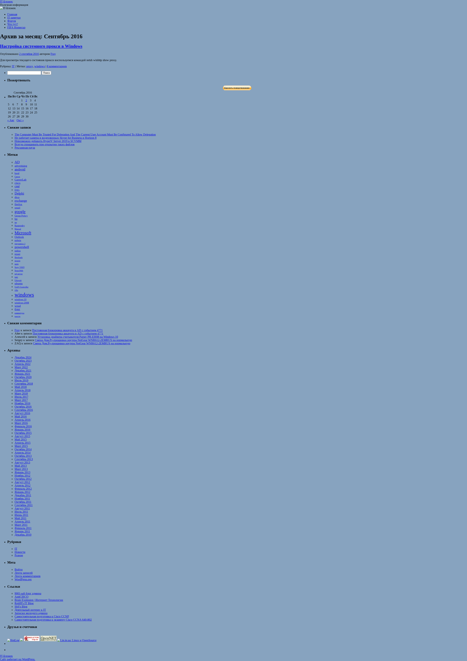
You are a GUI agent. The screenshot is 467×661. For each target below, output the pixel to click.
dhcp (17, 197)
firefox (18, 204)
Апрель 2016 (22, 419)
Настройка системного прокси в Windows (41, 46)
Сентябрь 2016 (24, 409)
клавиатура (19, 313)
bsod (17, 173)
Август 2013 (22, 462)
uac (16, 277)
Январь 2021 (22, 373)
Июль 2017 (21, 396)
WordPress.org (23, 579)
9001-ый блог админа (28, 593)
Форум (11, 20)
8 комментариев (57, 66)
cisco (17, 182)
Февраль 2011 (23, 528)
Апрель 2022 (22, 364)
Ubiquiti (18, 280)
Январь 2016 (22, 429)
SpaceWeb (19, 271)
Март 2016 (21, 423)
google (20, 211)
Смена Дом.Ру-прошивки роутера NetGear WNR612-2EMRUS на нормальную (83, 340)
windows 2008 (22, 302)
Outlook (19, 236)
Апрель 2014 (22, 452)
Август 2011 (22, 508)
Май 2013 (21, 465)
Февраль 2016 (23, 426)
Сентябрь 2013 (24, 459)
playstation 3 (20, 244)
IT (13, 66)
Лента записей (24, 572)
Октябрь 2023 (23, 360)
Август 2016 (22, 413)
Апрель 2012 (22, 485)
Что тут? (12, 24)
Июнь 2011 (21, 515)
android (20, 169)
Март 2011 (21, 524)
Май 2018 (21, 387)
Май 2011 (20, 518)
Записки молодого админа (31, 613)
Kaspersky (20, 225)
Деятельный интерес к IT (30, 609)
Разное (19, 555)
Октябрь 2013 (23, 455)
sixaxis (17, 261)
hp (16, 218)
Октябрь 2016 (23, 406)
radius (18, 250)
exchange (21, 200)
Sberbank (19, 257)
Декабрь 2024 (23, 357)
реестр (17, 316)
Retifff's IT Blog (24, 603)
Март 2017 (21, 400)
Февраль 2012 (23, 488)
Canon (17, 177)
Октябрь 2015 (23, 432)
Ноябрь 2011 (22, 498)
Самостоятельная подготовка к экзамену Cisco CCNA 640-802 (53, 619)
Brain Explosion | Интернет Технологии (39, 600)
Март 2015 (21, 446)
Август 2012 (22, 482)
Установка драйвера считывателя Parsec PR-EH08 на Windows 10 (77, 336)
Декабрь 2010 (23, 534)
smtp (17, 264)
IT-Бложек (6, 1)
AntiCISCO (21, 596)
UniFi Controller (21, 287)
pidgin (18, 240)
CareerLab (20, 179)
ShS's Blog (21, 606)
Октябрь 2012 (23, 478)
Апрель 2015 (22, 442)
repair (17, 254)
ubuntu (19, 283)
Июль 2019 (21, 380)
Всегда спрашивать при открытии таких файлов (45, 144)
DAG (17, 190)
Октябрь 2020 (23, 377)
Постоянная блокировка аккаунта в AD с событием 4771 (67, 330)
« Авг (10, 120)
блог (17, 309)
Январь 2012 (22, 492)
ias (16, 222)
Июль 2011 (21, 511)
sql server (19, 274)
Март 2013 (21, 469)
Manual (18, 229)
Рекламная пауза (25, 147)
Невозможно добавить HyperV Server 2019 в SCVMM (48, 141)
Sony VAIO (19, 267)
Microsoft (23, 232)
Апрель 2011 (22, 521)
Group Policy (21, 215)
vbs (16, 290)
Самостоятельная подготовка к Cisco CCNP (42, 616)
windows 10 (20, 299)
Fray (53, 53)
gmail (17, 207)
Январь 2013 (22, 472)
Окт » (20, 120)
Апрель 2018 (22, 390)
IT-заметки (14, 17)
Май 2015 (21, 439)
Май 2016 (21, 416)
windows (39, 66)
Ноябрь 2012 (22, 475)
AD (17, 162)
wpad (18, 305)
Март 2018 (21, 393)
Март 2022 (21, 367)
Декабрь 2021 (23, 370)
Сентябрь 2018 (24, 383)
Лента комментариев (27, 576)
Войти (19, 569)
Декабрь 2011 (23, 495)
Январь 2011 (22, 531)
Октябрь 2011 (23, 501)
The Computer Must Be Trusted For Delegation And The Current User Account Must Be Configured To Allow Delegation (85, 134)
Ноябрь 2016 (22, 403)
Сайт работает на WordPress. (17, 659)
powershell (22, 247)
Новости (20, 552)
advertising (21, 165)
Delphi (19, 193)
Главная (12, 14)
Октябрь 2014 (23, 449)
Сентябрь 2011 (24, 505)
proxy (29, 66)
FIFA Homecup (16, 27)
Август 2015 (22, 436)
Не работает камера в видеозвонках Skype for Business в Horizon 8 (56, 137)
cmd (17, 186)
